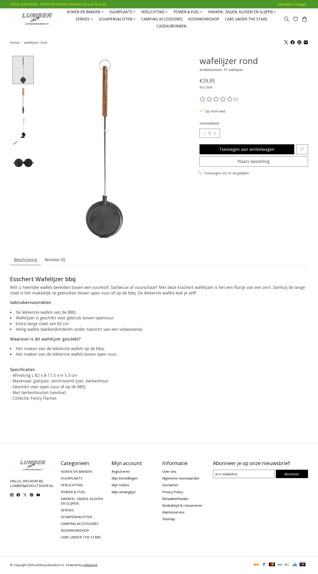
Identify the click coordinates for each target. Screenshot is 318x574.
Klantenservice (173, 512)
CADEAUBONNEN (171, 26)
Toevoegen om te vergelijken (226, 173)
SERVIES (67, 510)
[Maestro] (303, 565)
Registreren (121, 471)
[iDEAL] (256, 565)
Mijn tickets (120, 485)
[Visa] (280, 565)
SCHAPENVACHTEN (76, 516)
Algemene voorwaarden (180, 478)
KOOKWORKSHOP (203, 19)
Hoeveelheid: (209, 123)
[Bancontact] (287, 565)
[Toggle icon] (286, 19)
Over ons (169, 471)
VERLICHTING (72, 485)
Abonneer (291, 474)
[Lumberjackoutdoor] (36, 19)
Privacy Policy (172, 492)
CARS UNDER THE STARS (246, 19)
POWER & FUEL (73, 492)
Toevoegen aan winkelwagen (246, 149)
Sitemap (168, 519)
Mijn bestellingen (125, 478)
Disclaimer (170, 485)
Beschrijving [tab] (25, 259)
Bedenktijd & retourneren (182, 505)
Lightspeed (90, 565)
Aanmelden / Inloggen (292, 4)
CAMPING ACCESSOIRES (162, 19)
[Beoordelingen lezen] (216, 99)
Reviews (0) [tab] (55, 259)
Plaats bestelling (254, 161)
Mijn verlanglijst (124, 492)
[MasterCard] (272, 565)
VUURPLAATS (71, 478)
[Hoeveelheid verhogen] (215, 133)
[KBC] (295, 565)
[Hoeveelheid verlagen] (204, 133)
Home (15, 42)
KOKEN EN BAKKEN (76, 471)
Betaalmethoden (175, 498)
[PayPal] (264, 565)
